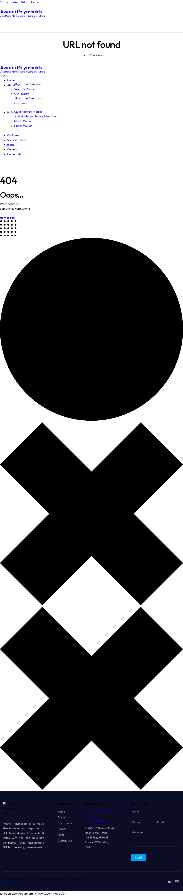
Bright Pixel (9, 883)
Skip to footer (30, 2)
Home (82, 55)
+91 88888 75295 (96, 821)
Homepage (7, 217)
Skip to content (10, 2)
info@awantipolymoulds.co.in (103, 811)
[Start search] (180, 24)
